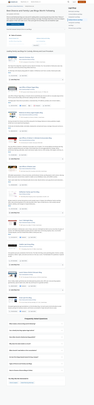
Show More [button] (35, 45)
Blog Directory (24, 1)
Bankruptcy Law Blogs (74, 11)
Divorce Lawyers (14, 382)
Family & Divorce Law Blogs (76, 19)
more (9, 72)
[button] (74, 2)
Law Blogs (71, 25)
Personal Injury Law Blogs (75, 28)
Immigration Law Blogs (74, 22)
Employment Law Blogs (74, 17)
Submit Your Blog (15, 24)
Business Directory (35, 1)
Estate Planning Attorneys (27, 382)
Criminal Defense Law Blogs (75, 14)
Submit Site (82, 2)
